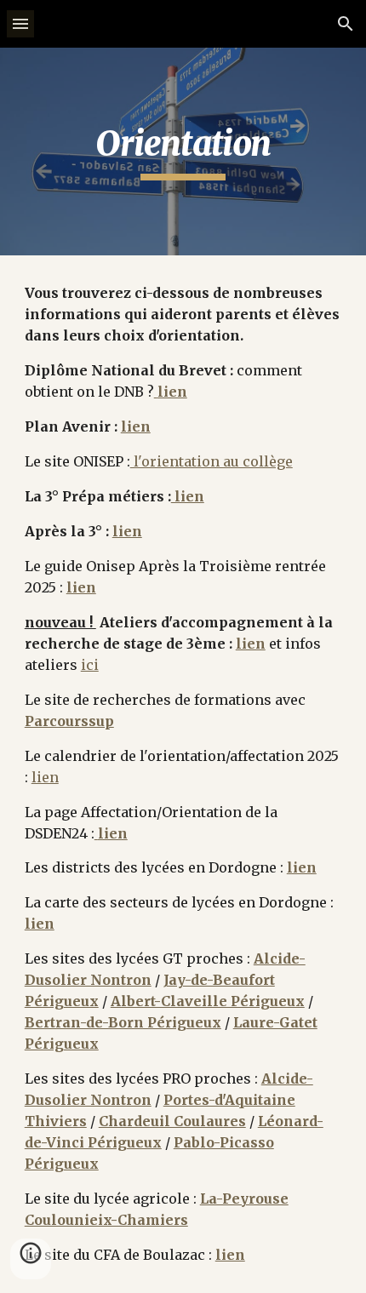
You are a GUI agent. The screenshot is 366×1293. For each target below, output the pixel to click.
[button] (20, 23)
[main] (183, 151)
